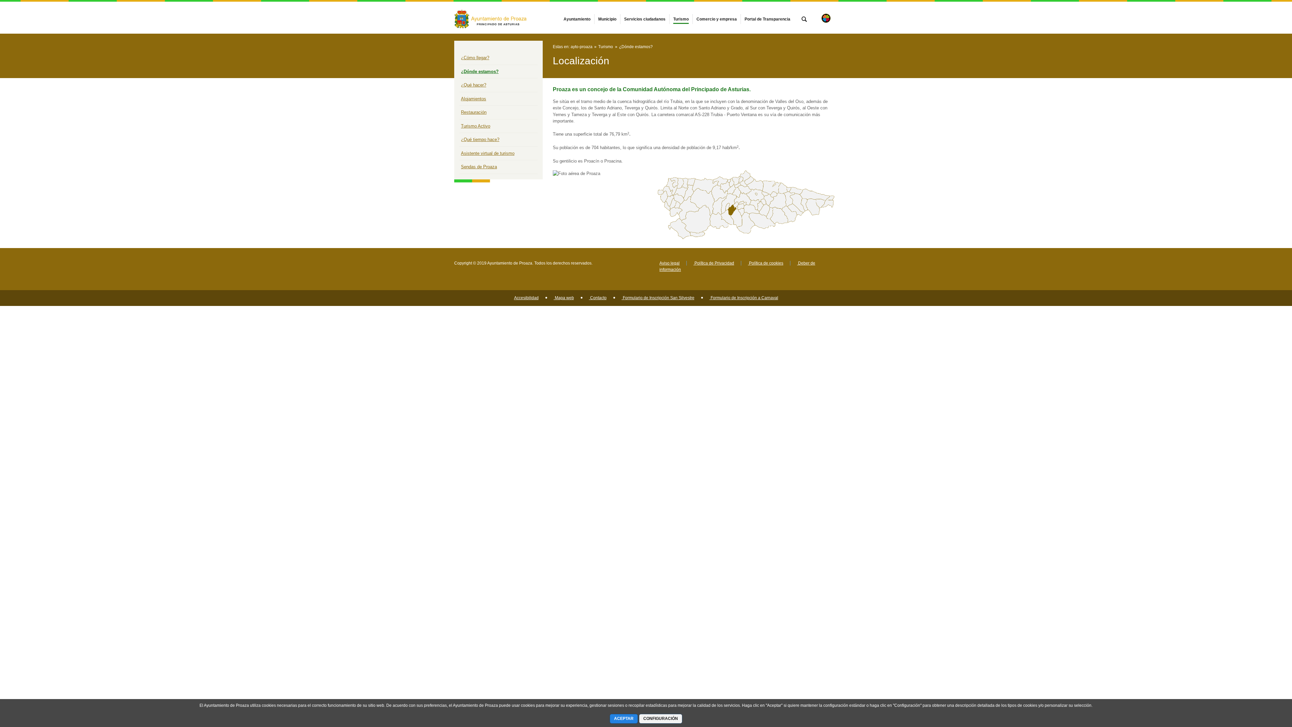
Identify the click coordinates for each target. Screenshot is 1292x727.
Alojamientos (473, 98)
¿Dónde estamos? (480, 71)
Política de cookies (765, 263)
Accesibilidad (526, 298)
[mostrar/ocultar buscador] (804, 19)
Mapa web (564, 298)
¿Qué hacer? (473, 85)
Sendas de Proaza (479, 166)
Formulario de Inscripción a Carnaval (744, 298)
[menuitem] (577, 19)
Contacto (598, 298)
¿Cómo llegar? (475, 57)
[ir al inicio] (1265, 686)
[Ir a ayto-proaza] (491, 17)
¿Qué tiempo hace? (480, 139)
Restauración (474, 112)
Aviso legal (669, 263)
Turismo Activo (475, 126)
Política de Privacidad (713, 263)
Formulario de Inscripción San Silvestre (658, 298)
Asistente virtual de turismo (487, 153)
